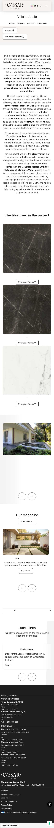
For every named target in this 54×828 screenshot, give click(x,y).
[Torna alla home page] (11, 776)
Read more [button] (25, 571)
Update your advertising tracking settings (20, 812)
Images (8, 30)
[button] (49, 804)
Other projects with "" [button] (27, 282)
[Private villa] (15, 610)
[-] (27, 248)
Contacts (4, 791)
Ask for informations (13, 36)
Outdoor (30, 24)
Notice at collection (9, 825)
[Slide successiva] (32, 677)
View (7, 665)
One (32, 105)
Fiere (17, 558)
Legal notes (5, 798)
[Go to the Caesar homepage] (14, 6)
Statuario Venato (27, 170)
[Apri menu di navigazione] (46, 6)
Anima (22, 136)
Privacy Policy (6, 805)
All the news (25, 521)
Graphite (9, 139)
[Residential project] (50, 610)
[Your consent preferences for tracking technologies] (49, 823)
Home (11, 24)
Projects (20, 24)
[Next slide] (32, 496)
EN (36, 6)
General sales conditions (10, 794)
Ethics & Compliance (9, 801)
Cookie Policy (6, 809)
